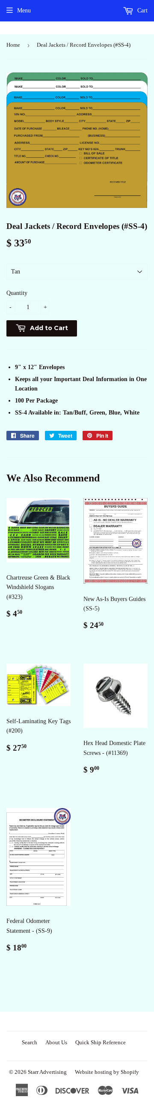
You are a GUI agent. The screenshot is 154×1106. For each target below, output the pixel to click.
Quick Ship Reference (100, 1042)
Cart (142, 10)
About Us (56, 1042)
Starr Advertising (47, 1072)
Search (29, 1042)
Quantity (16, 293)
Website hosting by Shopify (107, 1072)
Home (13, 45)
